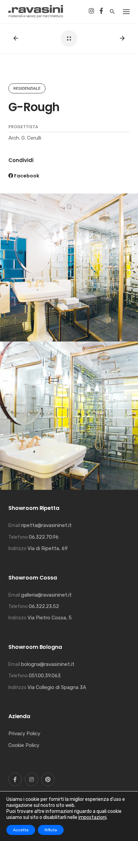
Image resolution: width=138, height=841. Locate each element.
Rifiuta (51, 830)
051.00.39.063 (45, 676)
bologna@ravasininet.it (47, 664)
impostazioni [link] (92, 817)
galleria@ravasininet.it (46, 595)
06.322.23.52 (44, 606)
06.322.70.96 (44, 537)
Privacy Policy (24, 734)
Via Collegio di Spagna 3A (56, 687)
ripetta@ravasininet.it (46, 525)
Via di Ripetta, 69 (47, 548)
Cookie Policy (23, 745)
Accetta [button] (20, 830)
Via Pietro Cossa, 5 (49, 618)
